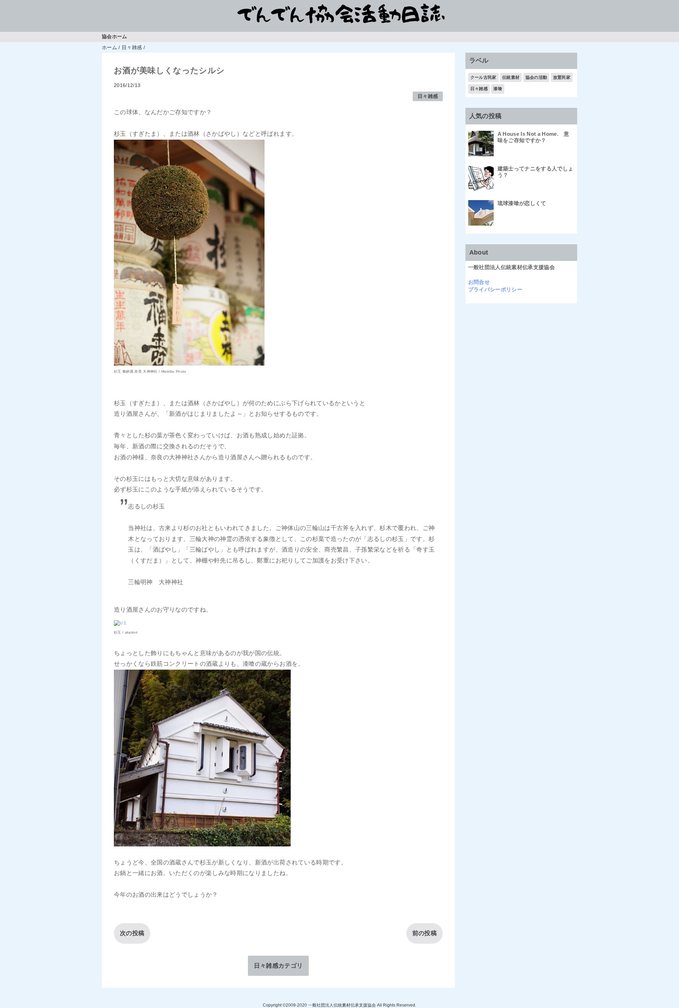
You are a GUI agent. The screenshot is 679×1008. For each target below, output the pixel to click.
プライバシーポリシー (495, 289)
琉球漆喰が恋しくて (522, 203)
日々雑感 (428, 96)
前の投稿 (424, 933)
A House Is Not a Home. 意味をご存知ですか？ (533, 137)
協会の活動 (536, 77)
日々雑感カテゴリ (278, 965)
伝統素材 (511, 77)
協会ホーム (114, 36)
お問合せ (479, 282)
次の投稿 (132, 933)
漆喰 (497, 88)
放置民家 (561, 77)
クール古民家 (483, 77)
